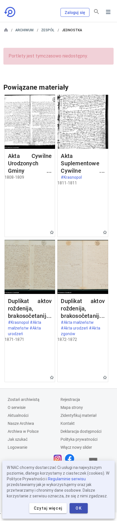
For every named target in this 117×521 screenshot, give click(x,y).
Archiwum (24, 30)
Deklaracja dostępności (80, 431)
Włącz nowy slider (76, 447)
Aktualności (18, 415)
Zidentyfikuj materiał (78, 415)
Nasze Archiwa (21, 423)
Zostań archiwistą (23, 399)
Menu (108, 12)
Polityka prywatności (78, 439)
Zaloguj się (75, 12)
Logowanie (17, 447)
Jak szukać (18, 439)
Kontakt (67, 423)
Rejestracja (70, 399)
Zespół (47, 30)
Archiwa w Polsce (23, 431)
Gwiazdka (52, 232)
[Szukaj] (96, 11)
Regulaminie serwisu (67, 479)
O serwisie (17, 407)
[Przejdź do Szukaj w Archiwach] (10, 12)
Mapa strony (71, 407)
